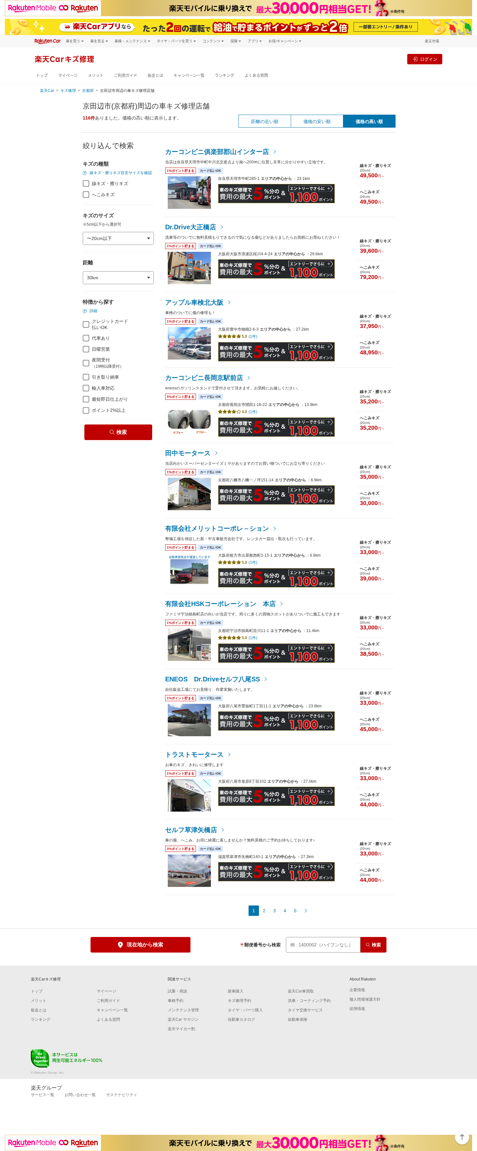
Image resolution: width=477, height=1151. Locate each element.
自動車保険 (297, 1019)
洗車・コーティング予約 (309, 1000)
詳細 (93, 311)
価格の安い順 (317, 121)
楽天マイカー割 (181, 1029)
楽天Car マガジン (183, 1019)
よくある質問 (256, 75)
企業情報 (357, 990)
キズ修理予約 (239, 1000)
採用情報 (357, 1008)
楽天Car (47, 90)
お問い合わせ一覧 (80, 1095)
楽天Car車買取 (301, 991)
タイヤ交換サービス (305, 1010)
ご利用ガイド (125, 75)
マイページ (68, 75)
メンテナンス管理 (183, 1010)
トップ (42, 75)
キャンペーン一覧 (189, 75)
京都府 (88, 90)
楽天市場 (432, 41)
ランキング (224, 75)
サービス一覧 (42, 1095)
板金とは (155, 75)
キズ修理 (68, 90)
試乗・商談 (177, 991)
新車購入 (235, 991)
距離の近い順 (264, 121)
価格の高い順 (369, 121)
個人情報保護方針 (365, 999)
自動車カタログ (241, 1019)
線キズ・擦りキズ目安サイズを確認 (120, 173)
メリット (96, 75)
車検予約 (175, 1000)
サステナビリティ (121, 1095)
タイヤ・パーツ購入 (245, 1010)
